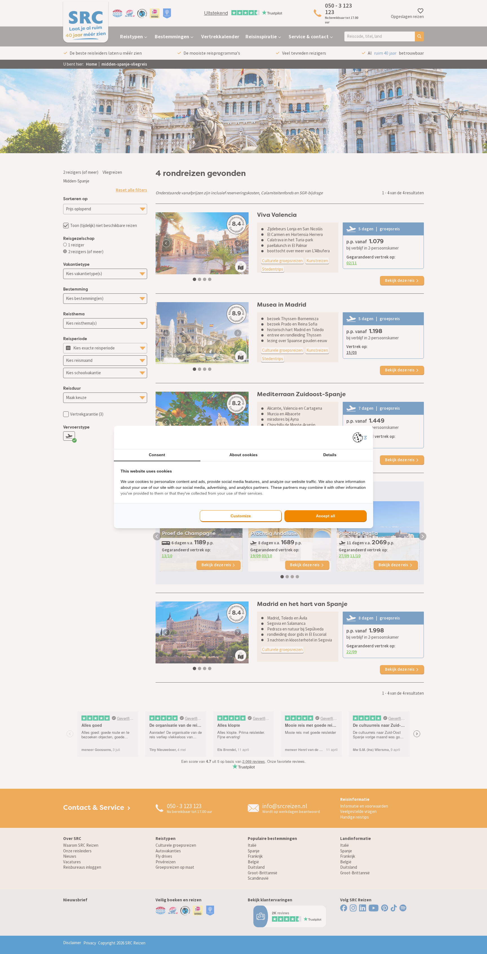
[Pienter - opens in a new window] (360, 437)
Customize (241, 516)
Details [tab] (330, 455)
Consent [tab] (157, 455)
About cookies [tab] (243, 455)
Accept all (325, 516)
